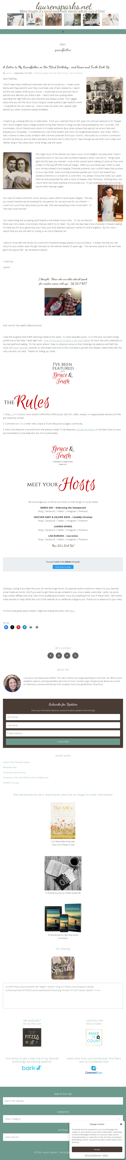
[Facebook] (50, 655)
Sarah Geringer (20, 347)
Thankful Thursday (11, 782)
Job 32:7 (76, 283)
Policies (105, 1155)
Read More (98, 684)
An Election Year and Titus (14, 772)
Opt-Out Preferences (93, 1155)
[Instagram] (59, 655)
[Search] (118, 1101)
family (45, 73)
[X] (75, 655)
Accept (97, 1149)
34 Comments (77, 73)
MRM (69, 1152)
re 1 (11, 414)
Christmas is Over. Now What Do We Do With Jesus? (25, 777)
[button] (121, 1124)
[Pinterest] (67, 655)
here (72, 610)
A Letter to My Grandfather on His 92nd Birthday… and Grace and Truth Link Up (56, 67)
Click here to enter (63, 566)
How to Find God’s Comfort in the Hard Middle (67, 340)
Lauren (9, 73)
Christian (38, 73)
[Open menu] (63, 31)
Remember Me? (10, 767)
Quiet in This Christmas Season (16, 762)
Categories (63, 1111)
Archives (63, 1130)
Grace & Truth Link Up (58, 73)
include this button (85, 429)
